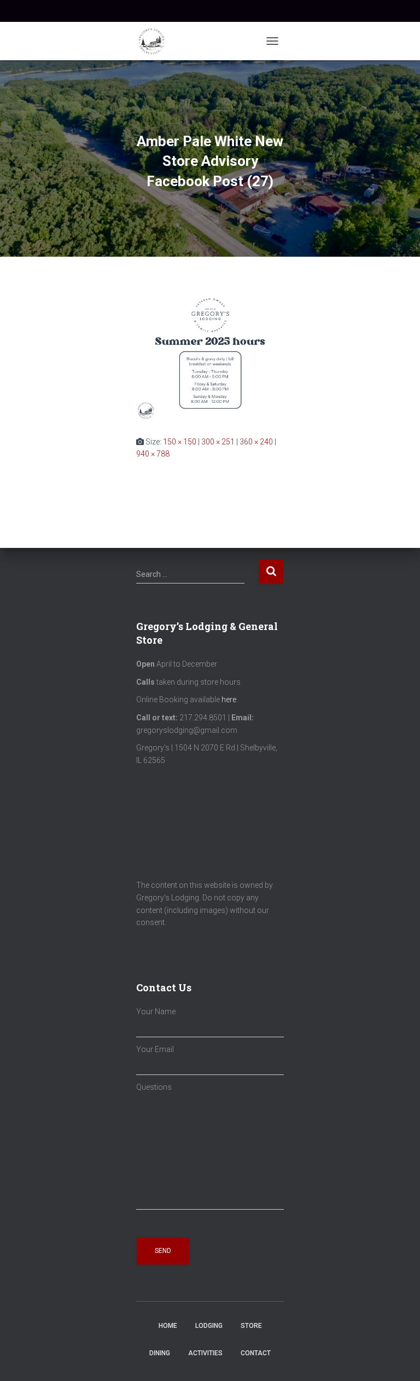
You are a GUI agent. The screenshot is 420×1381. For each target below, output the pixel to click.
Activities (205, 1353)
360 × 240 (256, 441)
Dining (159, 1353)
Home (168, 1326)
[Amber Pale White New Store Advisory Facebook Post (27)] (210, 356)
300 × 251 (218, 441)
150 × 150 (179, 441)
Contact (256, 1353)
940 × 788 (153, 453)
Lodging (209, 1326)
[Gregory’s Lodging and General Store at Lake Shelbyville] (155, 41)
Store (251, 1326)
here (228, 699)
